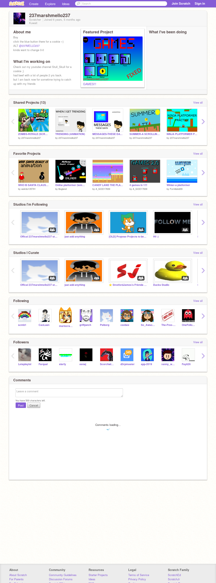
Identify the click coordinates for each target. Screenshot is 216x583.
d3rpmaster (127, 364)
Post (21, 405)
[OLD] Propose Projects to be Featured (128, 236)
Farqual (43, 364)
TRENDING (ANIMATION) (70, 134)
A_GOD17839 (103, 188)
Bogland (62, 188)
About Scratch (18, 575)
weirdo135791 (28, 188)
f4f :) (156, 236)
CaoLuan (44, 325)
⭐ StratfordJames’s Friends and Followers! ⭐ (128, 285)
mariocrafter (66, 326)
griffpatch (85, 325)
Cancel (34, 405)
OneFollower (189, 325)
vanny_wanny (168, 364)
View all (198, 102)
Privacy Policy (137, 579)
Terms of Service (138, 575)
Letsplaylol (24, 364)
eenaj (83, 364)
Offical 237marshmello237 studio (39, 236)
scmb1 (22, 325)
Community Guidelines (63, 575)
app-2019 (146, 364)
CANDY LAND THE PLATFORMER (107, 185)
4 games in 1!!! (138, 185)
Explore (50, 3)
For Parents (16, 579)
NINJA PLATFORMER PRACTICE (182, 134)
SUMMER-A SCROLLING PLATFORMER (145, 134)
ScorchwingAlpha (107, 364)
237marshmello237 (31, 137)
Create (33, 3)
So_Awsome (148, 325)
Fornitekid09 (176, 188)
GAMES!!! (89, 84)
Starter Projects (98, 575)
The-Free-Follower (168, 325)
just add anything (75, 236)
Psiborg (104, 325)
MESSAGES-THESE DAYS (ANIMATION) (107, 134)
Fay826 (186, 364)
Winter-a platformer (178, 185)
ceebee (124, 325)
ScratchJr (174, 579)
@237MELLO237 (29, 46)
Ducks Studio (161, 285)
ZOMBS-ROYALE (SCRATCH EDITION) (33, 134)
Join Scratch (181, 3)
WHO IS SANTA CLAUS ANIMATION (33, 185)
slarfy (62, 364)
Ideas (66, 3)
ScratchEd (174, 575)
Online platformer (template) (70, 185)
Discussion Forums (61, 579)
